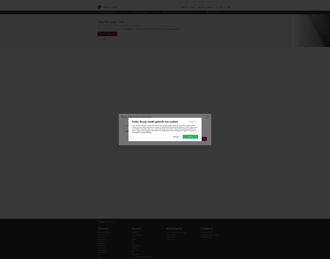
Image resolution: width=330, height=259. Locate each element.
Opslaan (190, 136)
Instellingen (176, 137)
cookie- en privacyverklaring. (143, 132)
